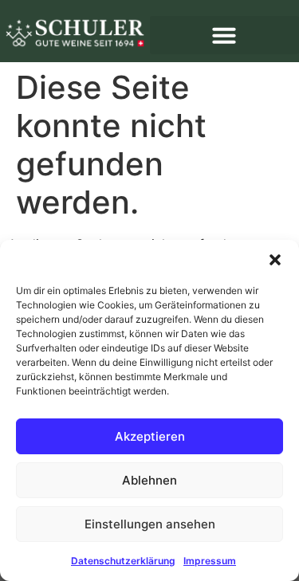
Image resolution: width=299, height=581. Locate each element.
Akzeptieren (150, 436)
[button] (275, 260)
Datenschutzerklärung (123, 561)
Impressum (209, 561)
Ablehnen (149, 480)
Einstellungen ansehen (150, 524)
